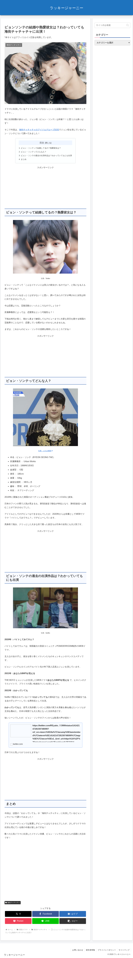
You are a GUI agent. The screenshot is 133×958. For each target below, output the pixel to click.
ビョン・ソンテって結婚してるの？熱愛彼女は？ (41, 148)
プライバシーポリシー (107, 950)
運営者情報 (90, 950)
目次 (42, 142)
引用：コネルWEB (44, 451)
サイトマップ (124, 950)
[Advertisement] (45, 187)
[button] (72, 921)
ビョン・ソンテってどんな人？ (33, 152)
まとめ (23, 159)
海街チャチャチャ (13, 902)
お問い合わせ (77, 950)
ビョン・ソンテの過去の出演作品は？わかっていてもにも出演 (46, 155)
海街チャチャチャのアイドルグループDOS (39, 130)
